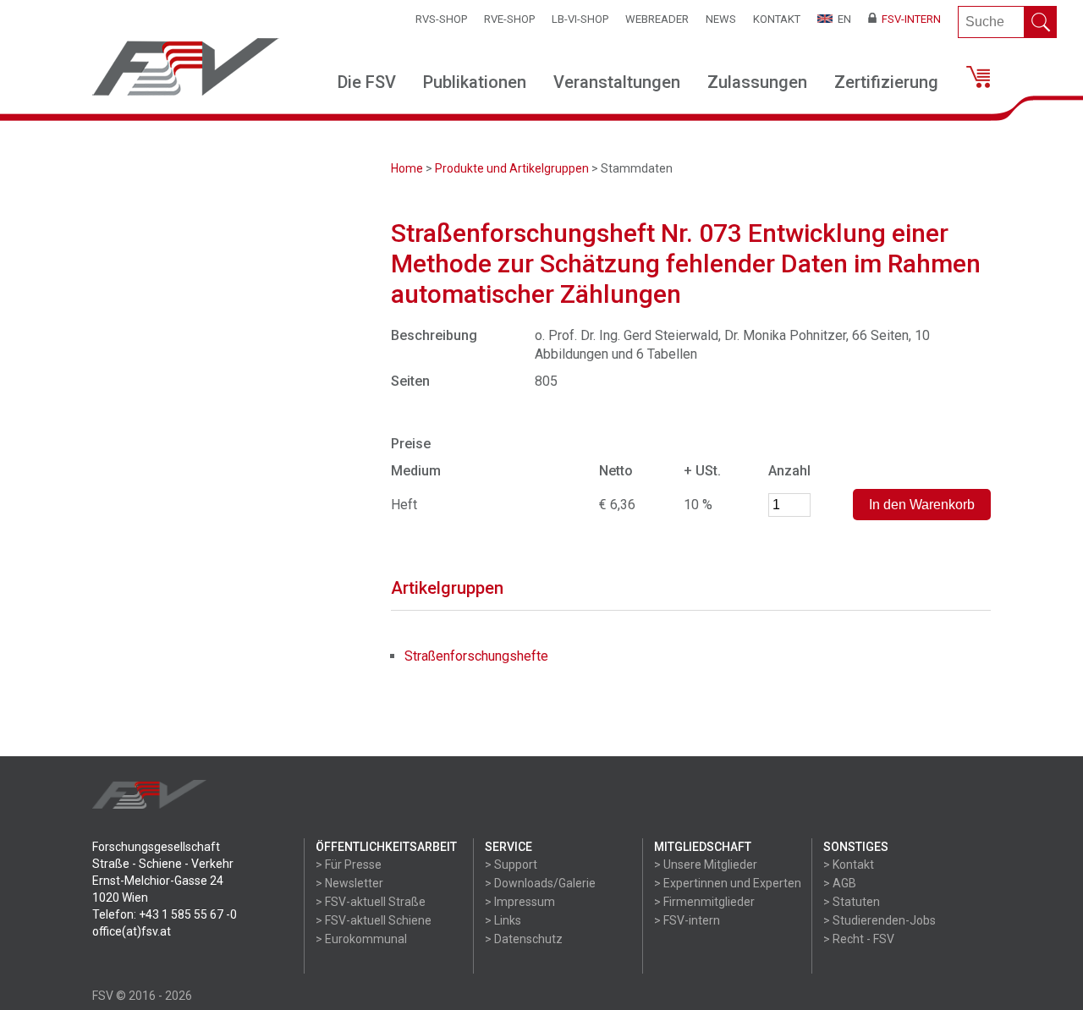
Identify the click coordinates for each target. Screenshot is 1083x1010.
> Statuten (851, 901)
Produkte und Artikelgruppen (512, 168)
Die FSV (367, 82)
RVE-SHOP (509, 19)
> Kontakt (848, 864)
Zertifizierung (886, 82)
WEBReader (657, 19)
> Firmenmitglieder (704, 901)
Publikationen (474, 82)
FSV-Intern (909, 19)
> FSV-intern (687, 920)
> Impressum (520, 901)
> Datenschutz (524, 939)
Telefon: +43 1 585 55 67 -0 (164, 914)
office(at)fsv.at (131, 931)
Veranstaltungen (616, 82)
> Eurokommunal (361, 939)
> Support (511, 864)
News (721, 19)
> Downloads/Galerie (540, 883)
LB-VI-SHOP (580, 19)
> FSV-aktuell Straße (371, 901)
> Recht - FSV (858, 939)
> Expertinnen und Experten (727, 883)
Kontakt (776, 19)
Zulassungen (757, 82)
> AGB (839, 883)
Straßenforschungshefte (476, 656)
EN (842, 19)
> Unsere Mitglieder (705, 864)
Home (407, 168)
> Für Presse (349, 864)
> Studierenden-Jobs (879, 920)
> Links (503, 920)
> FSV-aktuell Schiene (374, 920)
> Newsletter (349, 883)
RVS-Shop (441, 19)
